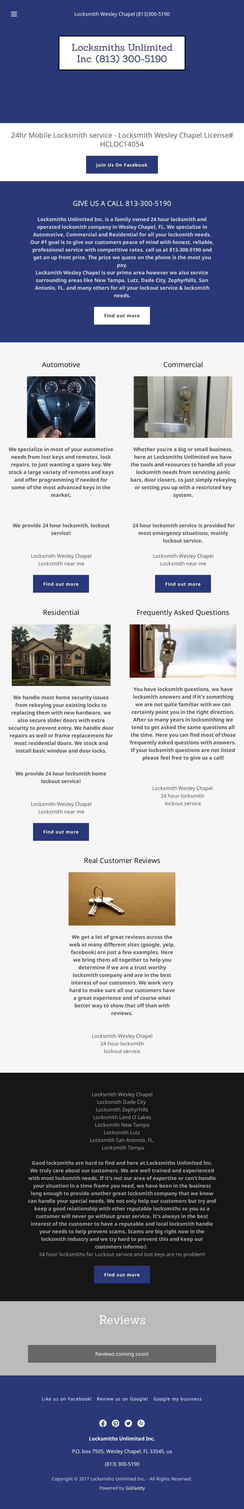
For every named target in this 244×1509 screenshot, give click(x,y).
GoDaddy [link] (135, 1488)
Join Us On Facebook (122, 165)
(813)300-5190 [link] (153, 13)
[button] (17, 14)
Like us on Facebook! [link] (67, 1399)
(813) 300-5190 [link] (122, 1463)
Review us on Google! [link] (123, 1399)
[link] (122, 60)
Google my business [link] (177, 1399)
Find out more (122, 316)
